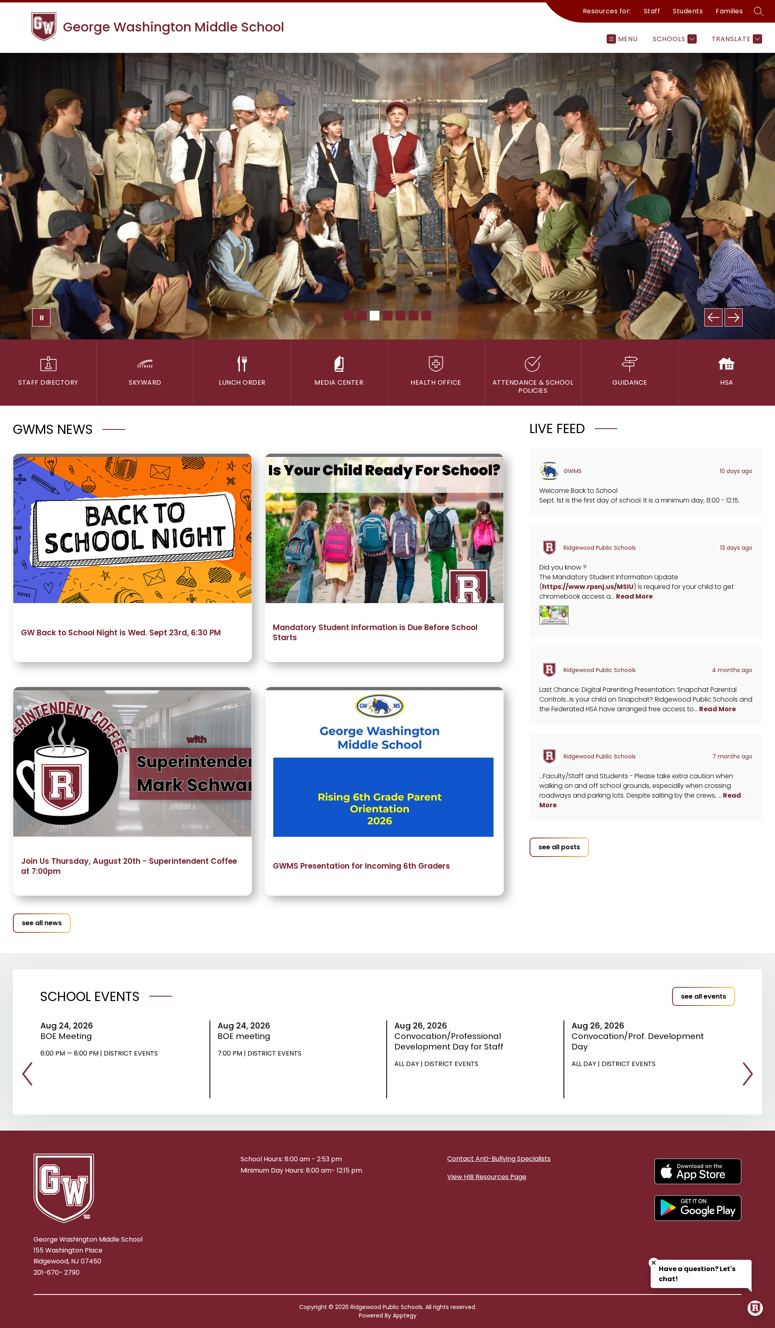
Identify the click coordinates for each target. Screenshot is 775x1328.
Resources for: (607, 11)
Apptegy (405, 1315)
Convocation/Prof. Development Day (638, 1041)
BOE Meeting (68, 1036)
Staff (652, 11)
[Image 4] (387, 315)
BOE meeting (247, 1036)
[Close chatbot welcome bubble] (654, 1263)
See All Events (703, 996)
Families (729, 11)
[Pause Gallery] (41, 317)
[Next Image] (734, 317)
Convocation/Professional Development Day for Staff (451, 1041)
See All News (42, 923)
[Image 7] (426, 315)
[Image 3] (374, 315)
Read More (634, 596)
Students (688, 11)
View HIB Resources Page (486, 1176)
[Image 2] (362, 315)
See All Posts (559, 847)
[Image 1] (349, 315)
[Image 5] (400, 315)
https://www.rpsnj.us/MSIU (588, 586)
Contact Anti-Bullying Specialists (499, 1158)
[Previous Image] (713, 317)
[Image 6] (413, 315)
